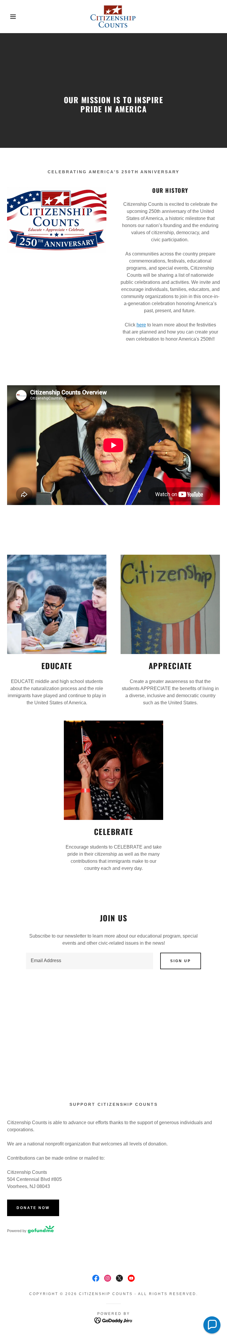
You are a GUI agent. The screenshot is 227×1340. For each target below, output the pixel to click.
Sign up (180, 961)
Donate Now (33, 1208)
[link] (113, 16)
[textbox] (89, 961)
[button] (11, 16)
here (141, 324)
